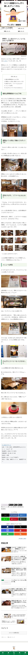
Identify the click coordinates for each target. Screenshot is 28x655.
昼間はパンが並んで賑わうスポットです (14, 81)
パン (16, 504)
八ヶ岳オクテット (6, 445)
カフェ (11, 504)
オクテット (5, 506)
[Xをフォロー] (20, 526)
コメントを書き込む (14, 632)
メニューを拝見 (8, 85)
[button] (22, 519)
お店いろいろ (5, 504)
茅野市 (15, 506)
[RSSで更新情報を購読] (20, 534)
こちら (5, 60)
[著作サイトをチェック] (7, 526)
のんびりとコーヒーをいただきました (14, 87)
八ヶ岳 (10, 506)
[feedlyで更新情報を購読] (7, 534)
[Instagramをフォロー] (7, 530)
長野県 (4, 508)
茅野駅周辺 (21, 506)
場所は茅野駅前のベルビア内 (12, 79)
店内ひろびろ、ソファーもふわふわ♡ (14, 83)
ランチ (20, 504)
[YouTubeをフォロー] (20, 530)
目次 (12, 76)
